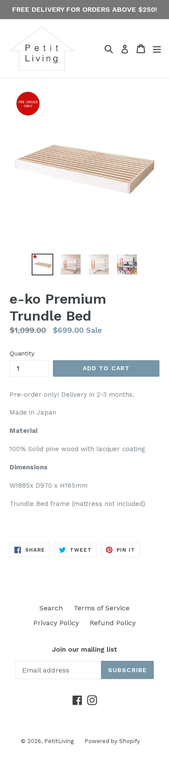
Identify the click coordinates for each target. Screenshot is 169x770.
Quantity (22, 353)
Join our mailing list (84, 649)
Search (51, 608)
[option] (42, 264)
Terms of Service (102, 608)
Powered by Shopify (112, 741)
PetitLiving (59, 741)
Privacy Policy (56, 623)
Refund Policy (113, 623)
